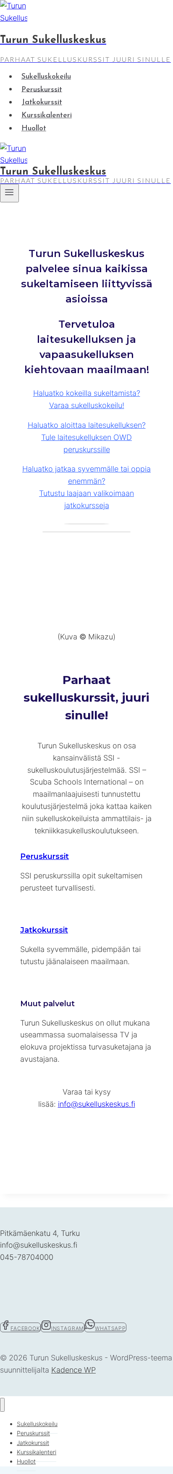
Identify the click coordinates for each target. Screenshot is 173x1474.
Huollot (33, 129)
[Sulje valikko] (2, 1405)
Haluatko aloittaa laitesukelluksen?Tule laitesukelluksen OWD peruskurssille (87, 437)
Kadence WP (73, 1369)
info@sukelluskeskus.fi (96, 1104)
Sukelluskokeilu (46, 77)
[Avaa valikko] (9, 193)
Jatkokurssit (41, 102)
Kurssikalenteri (46, 115)
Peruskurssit (41, 89)
